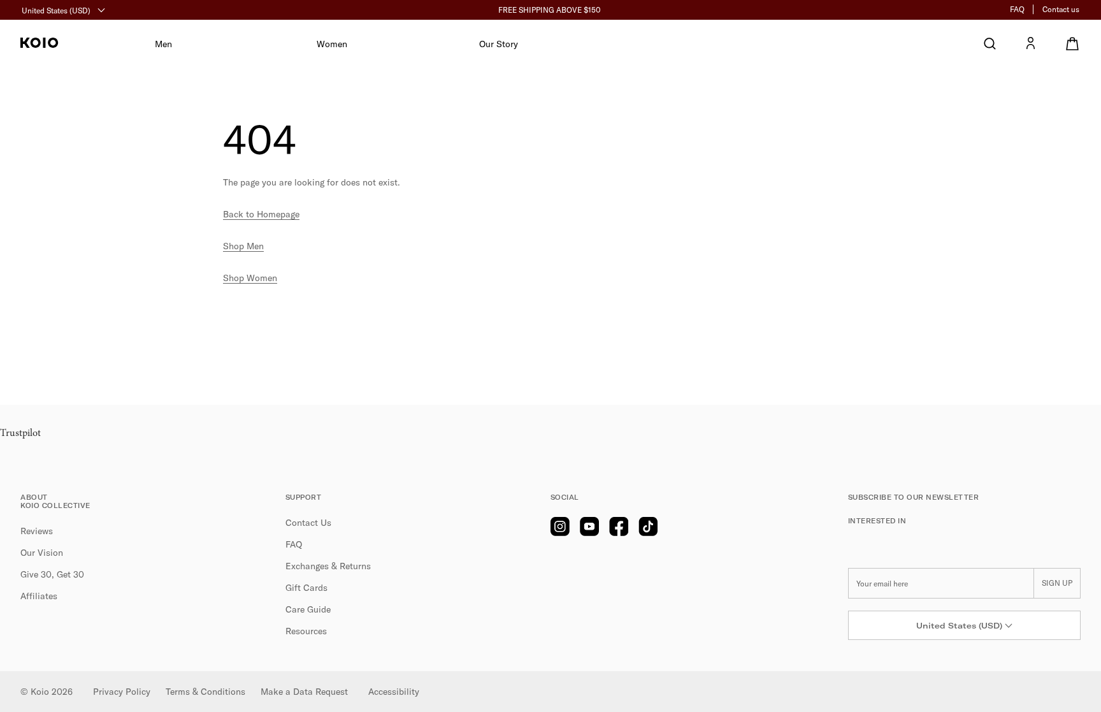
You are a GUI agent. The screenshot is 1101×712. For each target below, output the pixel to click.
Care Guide (308, 609)
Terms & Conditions (205, 691)
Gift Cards (306, 587)
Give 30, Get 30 (52, 574)
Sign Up (1057, 583)
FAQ (1017, 9)
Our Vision (41, 552)
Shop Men (243, 246)
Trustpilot (20, 433)
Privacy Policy (121, 691)
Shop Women (250, 278)
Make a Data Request (304, 691)
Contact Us (308, 522)
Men (163, 44)
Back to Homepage (261, 214)
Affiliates (38, 596)
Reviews (36, 531)
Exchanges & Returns (328, 566)
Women (332, 44)
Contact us (1060, 9)
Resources (306, 631)
